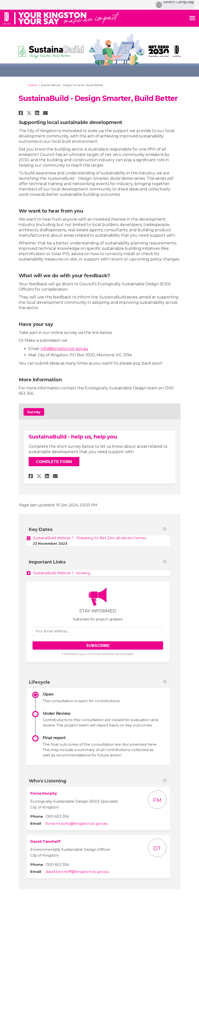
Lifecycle (39, 682)
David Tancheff (45, 841)
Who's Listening (47, 781)
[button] (21, 113)
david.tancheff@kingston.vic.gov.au (77, 871)
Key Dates (40, 529)
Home (32, 85)
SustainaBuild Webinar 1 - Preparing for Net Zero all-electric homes (89, 538)
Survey (34, 412)
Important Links (47, 562)
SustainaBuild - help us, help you (73, 436)
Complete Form (54, 461)
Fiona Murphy (43, 793)
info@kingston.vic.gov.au (64, 348)
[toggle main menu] (192, 18)
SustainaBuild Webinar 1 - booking (61, 573)
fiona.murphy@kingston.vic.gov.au (76, 823)
